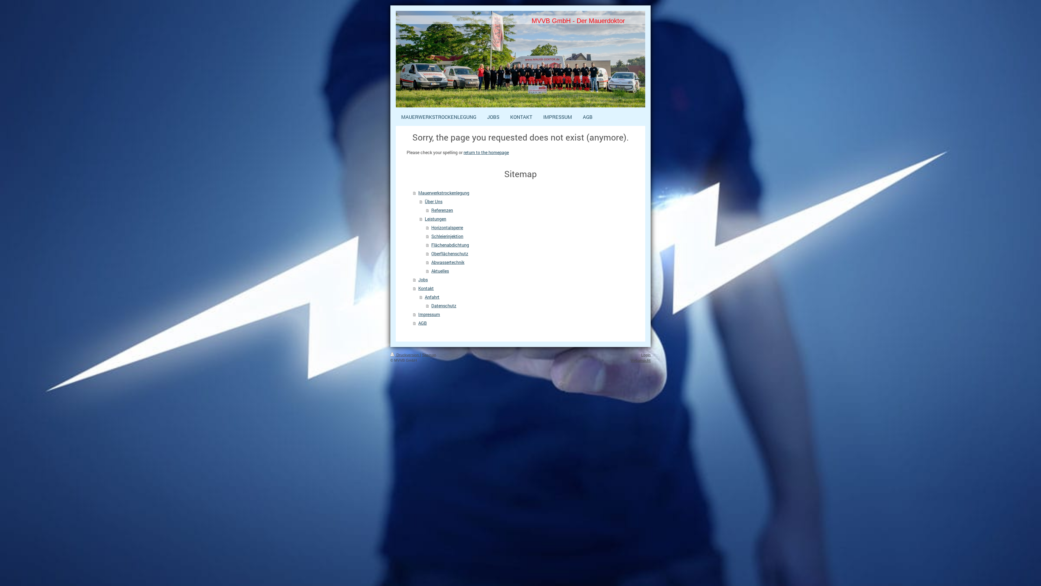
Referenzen (442, 210)
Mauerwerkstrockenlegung (443, 193)
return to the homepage (486, 152)
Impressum (429, 314)
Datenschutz (443, 305)
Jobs (423, 279)
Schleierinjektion (447, 236)
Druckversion (407, 355)
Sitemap (429, 355)
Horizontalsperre (447, 227)
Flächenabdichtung (450, 245)
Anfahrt (432, 297)
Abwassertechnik (447, 262)
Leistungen (435, 219)
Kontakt (426, 288)
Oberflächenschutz (449, 253)
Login (646, 355)
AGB (422, 323)
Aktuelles (440, 271)
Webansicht (641, 360)
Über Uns (433, 201)
